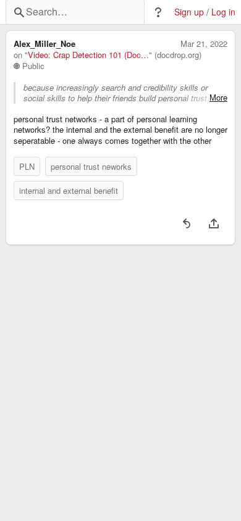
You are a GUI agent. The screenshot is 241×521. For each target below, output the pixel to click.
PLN (27, 166)
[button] (158, 12)
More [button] (218, 97)
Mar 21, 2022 (203, 43)
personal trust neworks (91, 166)
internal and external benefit (68, 190)
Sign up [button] (189, 12)
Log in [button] (223, 12)
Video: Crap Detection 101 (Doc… (88, 54)
